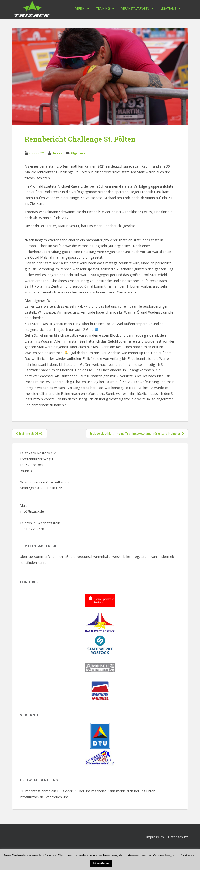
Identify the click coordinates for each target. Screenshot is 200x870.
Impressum (155, 837)
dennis (57, 153)
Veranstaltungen (135, 8)
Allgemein (77, 153)
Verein (80, 8)
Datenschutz (178, 837)
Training (103, 8)
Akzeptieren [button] (101, 863)
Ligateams (168, 8)
